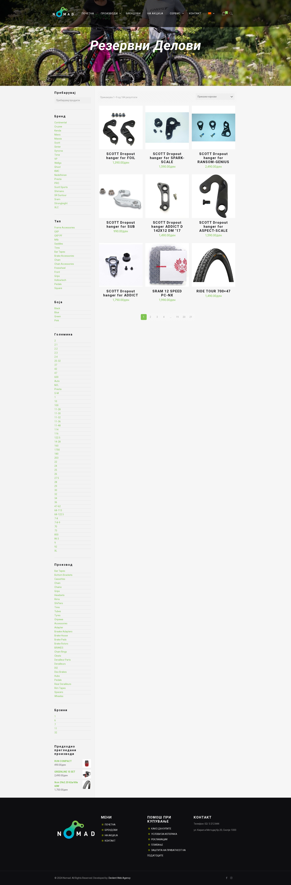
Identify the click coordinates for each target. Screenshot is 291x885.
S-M (56, 393)
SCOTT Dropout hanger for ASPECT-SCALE (213, 226)
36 (55, 502)
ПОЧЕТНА (110, 824)
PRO (56, 183)
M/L (56, 385)
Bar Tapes (59, 251)
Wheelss (58, 696)
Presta (57, 179)
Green (57, 316)
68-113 (58, 510)
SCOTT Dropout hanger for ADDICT (120, 293)
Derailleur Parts (62, 659)
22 (55, 462)
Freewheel (60, 268)
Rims (57, 599)
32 (55, 494)
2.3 (56, 352)
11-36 (57, 421)
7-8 (56, 518)
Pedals (58, 284)
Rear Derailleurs (62, 684)
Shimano (59, 191)
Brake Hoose (61, 635)
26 (55, 474)
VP (55, 159)
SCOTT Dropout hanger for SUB (120, 224)
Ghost (57, 167)
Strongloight (61, 203)
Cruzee (58, 126)
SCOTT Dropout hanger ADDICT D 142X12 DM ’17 (167, 226)
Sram (57, 199)
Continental (60, 122)
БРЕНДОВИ (111, 830)
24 (55, 466)
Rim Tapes (60, 688)
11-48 (57, 425)
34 (55, 498)
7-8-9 (57, 522)
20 (184, 317)
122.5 (57, 437)
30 (55, 490)
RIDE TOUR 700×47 (214, 291)
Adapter (58, 627)
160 (56, 445)
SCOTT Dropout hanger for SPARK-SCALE (167, 158)
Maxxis (58, 138)
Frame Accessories (64, 227)
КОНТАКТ (110, 840)
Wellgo (57, 163)
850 (56, 534)
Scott (57, 142)
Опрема (58, 619)
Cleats (57, 655)
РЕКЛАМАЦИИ (159, 839)
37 (55, 365)
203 (56, 457)
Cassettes (59, 579)
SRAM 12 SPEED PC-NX (167, 293)
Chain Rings (60, 651)
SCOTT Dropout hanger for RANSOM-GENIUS (213, 158)
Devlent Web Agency (119, 878)
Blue (56, 312)
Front (57, 272)
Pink (56, 320)
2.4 (56, 356)
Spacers (58, 692)
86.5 (56, 538)
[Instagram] (231, 877)
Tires (57, 247)
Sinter (57, 146)
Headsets (59, 595)
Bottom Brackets (63, 575)
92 (55, 546)
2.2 (56, 348)
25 (55, 470)
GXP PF (58, 235)
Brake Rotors (61, 643)
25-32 (57, 361)
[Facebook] (227, 877)
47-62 (57, 506)
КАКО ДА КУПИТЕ (161, 828)
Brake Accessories (64, 255)
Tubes (57, 611)
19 (177, 317)
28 (55, 482)
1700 (57, 449)
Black (57, 308)
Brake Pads (60, 639)
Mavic (57, 134)
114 (56, 429)
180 (56, 453)
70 (55, 526)
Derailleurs (60, 663)
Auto (57, 381)
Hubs (57, 676)
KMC (56, 171)
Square (58, 288)
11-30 (57, 413)
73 (55, 530)
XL (55, 550)
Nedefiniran (60, 175)
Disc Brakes (60, 672)
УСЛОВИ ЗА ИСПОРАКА (164, 834)
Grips (57, 276)
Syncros (58, 150)
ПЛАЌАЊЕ (157, 844)
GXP (56, 231)
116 (56, 433)
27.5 (56, 478)
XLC (56, 207)
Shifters (58, 603)
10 (55, 401)
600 (56, 377)
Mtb (56, 239)
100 (56, 405)
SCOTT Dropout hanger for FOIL (120, 156)
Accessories (60, 623)
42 (55, 369)
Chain (57, 260)
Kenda (57, 130)
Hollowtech (60, 280)
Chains (58, 587)
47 (55, 373)
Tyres (57, 615)
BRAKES (58, 647)
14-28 (57, 441)
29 (55, 486)
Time (57, 155)
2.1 (56, 344)
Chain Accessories (64, 264)
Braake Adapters (63, 631)
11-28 (57, 409)
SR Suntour (60, 195)
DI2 (56, 668)
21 (190, 317)
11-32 (57, 417)
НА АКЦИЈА (111, 835)
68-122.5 (59, 514)
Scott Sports (61, 187)
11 (55, 728)
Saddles (58, 243)
